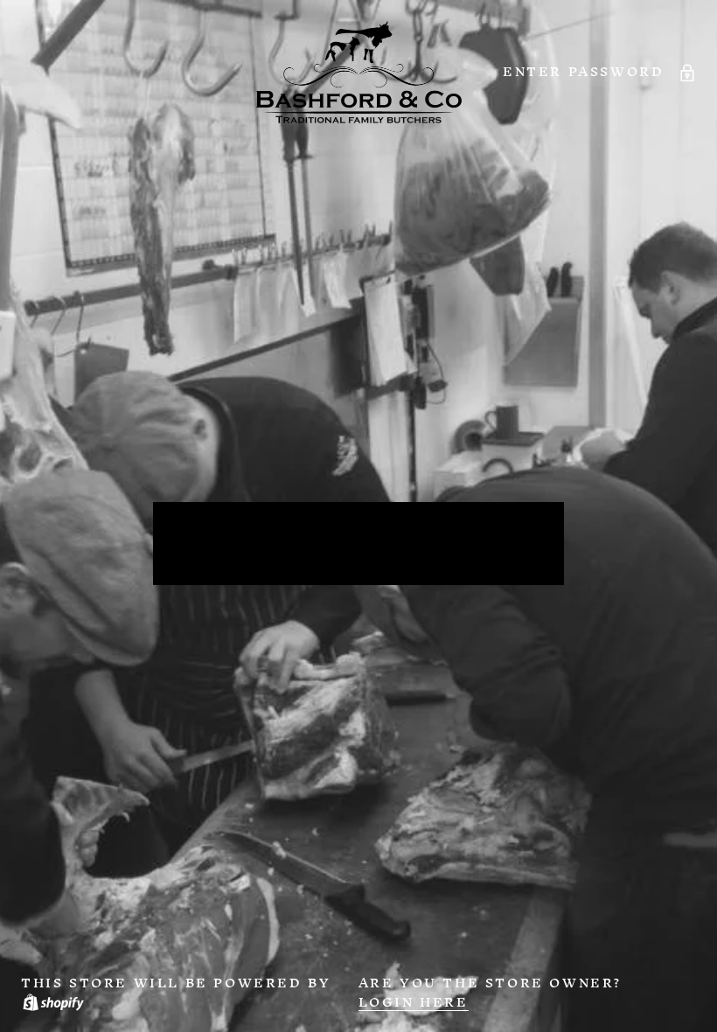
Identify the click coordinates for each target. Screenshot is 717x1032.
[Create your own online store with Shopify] (52, 1001)
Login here (413, 1002)
